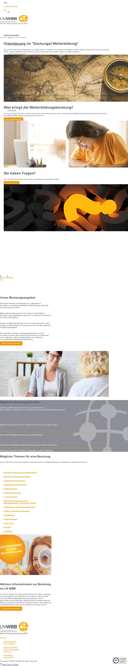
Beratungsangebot (11, 649)
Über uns (7, 652)
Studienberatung (10, 489)
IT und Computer (10, 497)
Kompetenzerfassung (12, 493)
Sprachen (7, 527)
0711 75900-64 (9, 644)
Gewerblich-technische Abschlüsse (17, 477)
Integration (8, 531)
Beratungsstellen (11, 647)
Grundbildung (9, 515)
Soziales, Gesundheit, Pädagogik (16, 511)
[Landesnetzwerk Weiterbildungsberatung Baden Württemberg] (14, 24)
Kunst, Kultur (9, 523)
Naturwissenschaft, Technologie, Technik (20, 503)
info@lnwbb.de (10, 642)
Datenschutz (9, 657)
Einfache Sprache (11, 6)
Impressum (8, 655)
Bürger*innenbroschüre (13, 119)
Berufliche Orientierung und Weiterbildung (20, 473)
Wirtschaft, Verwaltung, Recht (16, 501)
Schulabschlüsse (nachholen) (15, 485)
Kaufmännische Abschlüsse (14, 481)
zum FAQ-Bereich (11, 183)
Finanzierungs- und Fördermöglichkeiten (19, 507)
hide (5, 3)
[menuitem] (56, 3)
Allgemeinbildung (10, 519)
